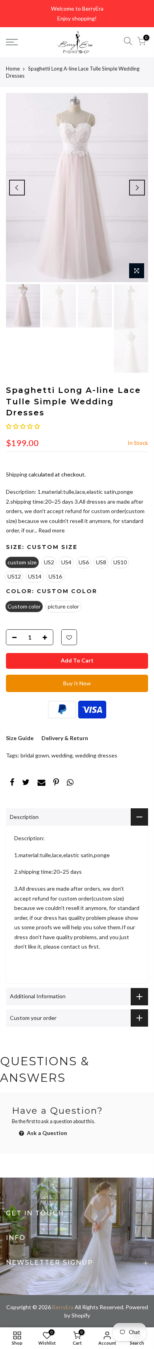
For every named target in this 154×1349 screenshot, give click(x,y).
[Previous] (17, 187)
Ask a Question (46, 1132)
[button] (23, 426)
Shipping (16, 474)
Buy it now (77, 683)
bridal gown (35, 755)
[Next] (137, 187)
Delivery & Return (64, 738)
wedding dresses (96, 755)
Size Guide (20, 738)
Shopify (80, 1315)
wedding (62, 755)
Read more (51, 530)
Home (13, 68)
